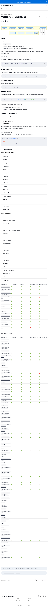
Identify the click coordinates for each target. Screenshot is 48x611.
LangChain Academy (20, 603)
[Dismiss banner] (46, 2)
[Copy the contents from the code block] (45, 63)
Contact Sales (19, 605)
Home (29, 598)
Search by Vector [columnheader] (33, 284)
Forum (17, 598)
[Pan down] (43, 34)
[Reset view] (43, 32)
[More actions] (46, 5)
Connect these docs (8, 568)
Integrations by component (6, 14)
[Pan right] (45, 32)
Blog (29, 605)
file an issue (18, 572)
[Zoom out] (45, 34)
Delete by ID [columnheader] (13, 284)
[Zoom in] (45, 30)
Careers (30, 603)
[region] (24, 306)
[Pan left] (41, 32)
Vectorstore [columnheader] (3, 284)
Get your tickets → (27, 2)
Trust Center (31, 600)
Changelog (18, 600)
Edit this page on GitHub (9, 572)
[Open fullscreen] (41, 30)
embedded (11, 24)
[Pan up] (43, 30)
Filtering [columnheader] (22, 284)
